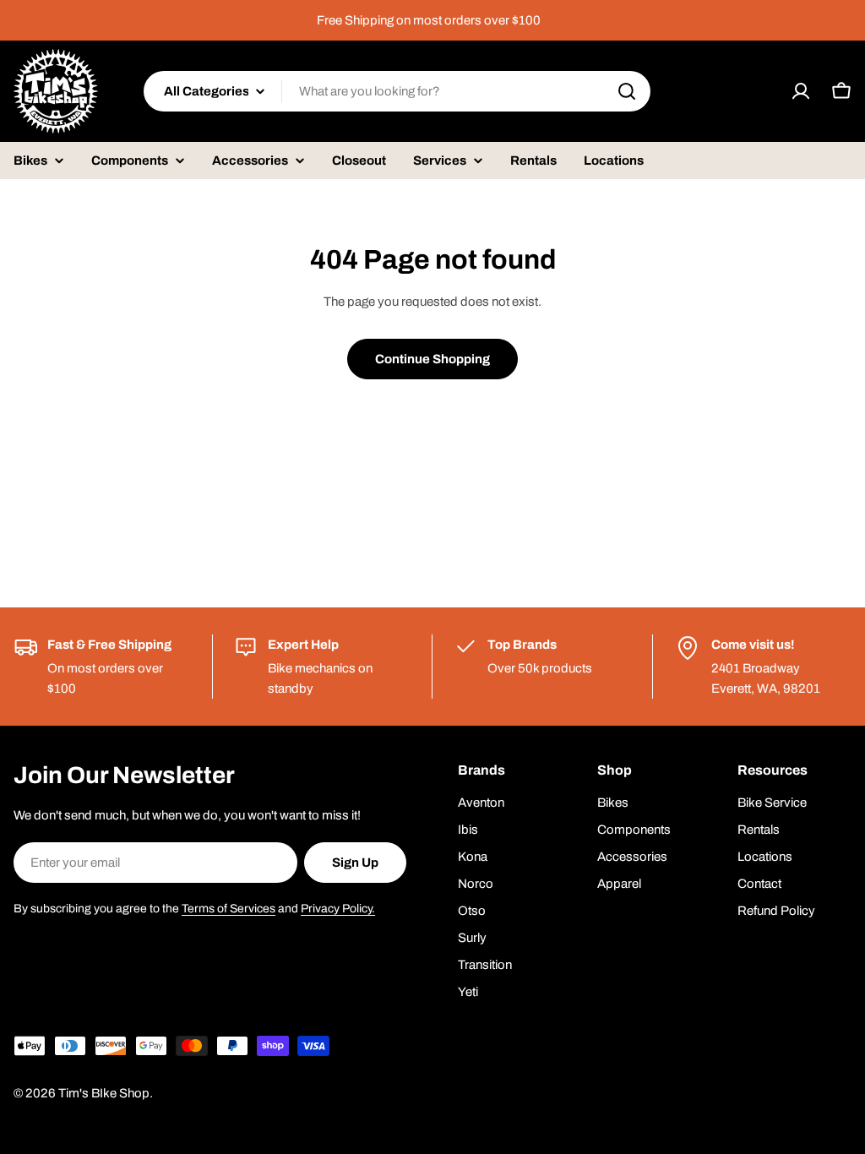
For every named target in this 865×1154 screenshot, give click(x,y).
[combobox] (397, 91)
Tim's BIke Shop (104, 1093)
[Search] (627, 91)
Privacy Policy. (338, 908)
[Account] (801, 91)
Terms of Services (228, 908)
